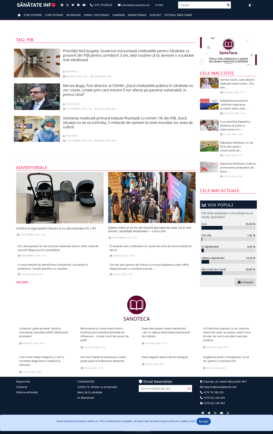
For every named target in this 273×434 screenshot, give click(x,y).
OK (189, 388)
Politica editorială (27, 392)
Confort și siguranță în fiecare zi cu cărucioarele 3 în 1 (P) (56, 228)
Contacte (21, 387)
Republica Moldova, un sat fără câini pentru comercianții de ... (236, 146)
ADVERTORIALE (137, 15)
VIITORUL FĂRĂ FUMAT (178, 15)
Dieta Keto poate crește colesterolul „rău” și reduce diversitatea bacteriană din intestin (166, 332)
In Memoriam (85, 397)
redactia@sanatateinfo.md (219, 387)
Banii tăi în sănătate (89, 392)
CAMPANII (118, 15)
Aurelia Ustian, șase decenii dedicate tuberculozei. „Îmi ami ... (237, 83)
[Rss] (228, 413)
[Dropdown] (251, 5)
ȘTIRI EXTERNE (54, 15)
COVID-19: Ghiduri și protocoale (97, 387)
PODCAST (155, 15)
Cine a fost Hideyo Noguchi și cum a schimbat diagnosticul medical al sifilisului (41, 361)
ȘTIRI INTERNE (33, 15)
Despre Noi (23, 381)
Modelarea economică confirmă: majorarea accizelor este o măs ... (234, 104)
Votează (247, 282)
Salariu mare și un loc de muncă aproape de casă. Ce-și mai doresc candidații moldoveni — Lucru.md (149, 229)
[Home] (19, 15)
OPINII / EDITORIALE (96, 15)
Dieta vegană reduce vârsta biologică (165, 357)
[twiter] (209, 413)
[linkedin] (215, 413)
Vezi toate (22, 282)
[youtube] (221, 413)
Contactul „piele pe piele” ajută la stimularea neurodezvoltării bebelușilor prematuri (44, 332)
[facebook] (203, 413)
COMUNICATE (86, 381)
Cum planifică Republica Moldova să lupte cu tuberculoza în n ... (235, 125)
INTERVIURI (73, 15)
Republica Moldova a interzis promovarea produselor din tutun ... (238, 167)
